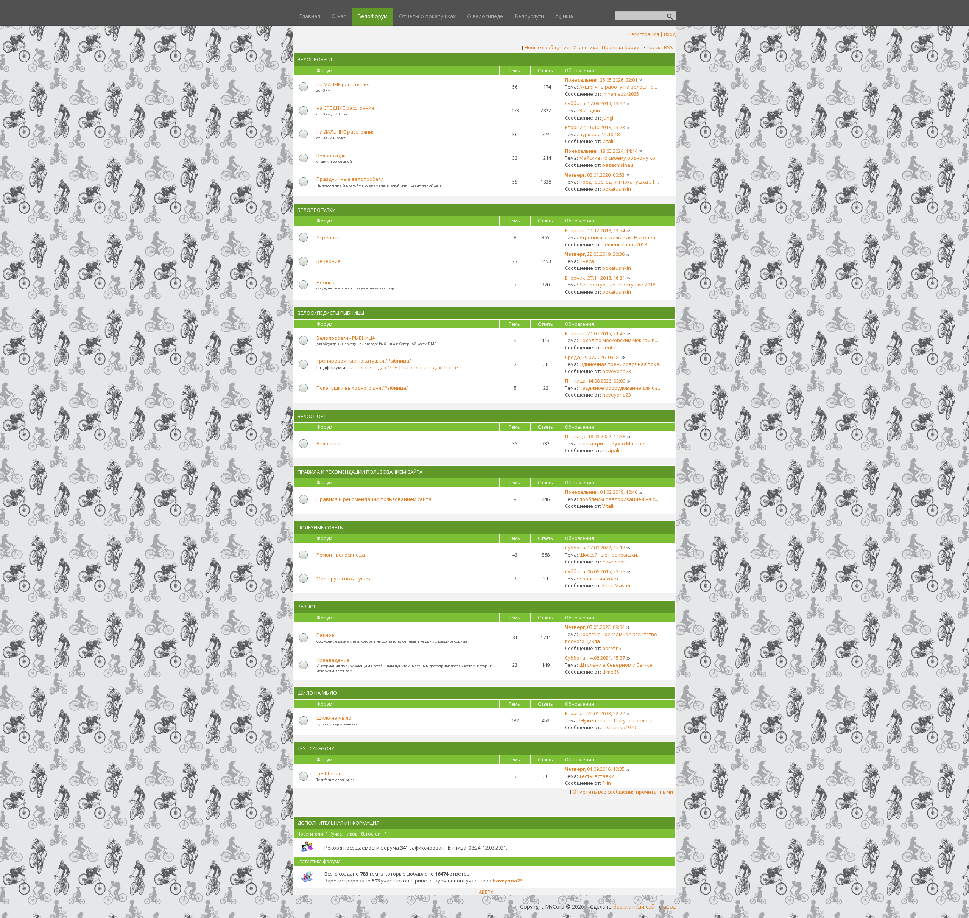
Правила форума (622, 47)
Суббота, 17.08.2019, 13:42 (595, 103)
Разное (307, 606)
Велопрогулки (317, 210)
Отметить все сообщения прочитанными (623, 791)
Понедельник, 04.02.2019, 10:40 (601, 492)
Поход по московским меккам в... (618, 340)
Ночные (326, 282)
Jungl (607, 117)
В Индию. (590, 110)
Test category (316, 748)
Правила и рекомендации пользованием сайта (360, 471)
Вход (670, 34)
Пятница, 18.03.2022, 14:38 (595, 436)
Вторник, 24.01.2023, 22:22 (595, 713)
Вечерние (328, 261)
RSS (668, 47)
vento (608, 347)
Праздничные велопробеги (349, 179)
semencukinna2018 (624, 244)
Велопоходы (331, 155)
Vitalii (608, 141)
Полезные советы (321, 527)
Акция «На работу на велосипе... (618, 86)
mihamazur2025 (620, 93)
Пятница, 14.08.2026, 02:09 (595, 380)
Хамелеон (614, 561)
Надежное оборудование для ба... (620, 387)
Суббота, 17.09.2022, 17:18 (595, 547)
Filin (606, 783)
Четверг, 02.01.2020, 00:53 (595, 174)
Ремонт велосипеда (340, 554)
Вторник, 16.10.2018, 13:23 (595, 127)
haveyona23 (616, 371)
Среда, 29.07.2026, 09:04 (592, 357)
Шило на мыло (317, 692)
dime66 (610, 671)
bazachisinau (617, 165)
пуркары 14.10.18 (599, 134)
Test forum (328, 773)
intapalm (612, 450)
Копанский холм (598, 578)
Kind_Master (616, 585)
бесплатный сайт (635, 906)
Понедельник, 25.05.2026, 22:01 (601, 79)
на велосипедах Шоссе (430, 367)
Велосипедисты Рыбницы (331, 313)
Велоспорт (312, 416)
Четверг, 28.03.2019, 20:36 (595, 254)
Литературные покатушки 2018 (617, 284)
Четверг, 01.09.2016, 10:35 (595, 769)
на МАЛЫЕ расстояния (342, 84)
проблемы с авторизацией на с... (618, 499)
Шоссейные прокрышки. (608, 554)
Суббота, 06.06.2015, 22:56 (595, 571)
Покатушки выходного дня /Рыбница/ (362, 387)
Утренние (328, 237)
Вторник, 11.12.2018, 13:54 (595, 230)
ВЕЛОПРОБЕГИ (315, 59)
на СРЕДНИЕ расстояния (345, 107)
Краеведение (333, 660)
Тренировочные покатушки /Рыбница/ (363, 360)
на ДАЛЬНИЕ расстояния (345, 131)
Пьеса (586, 261)
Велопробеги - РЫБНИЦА (345, 338)
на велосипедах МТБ (372, 367)
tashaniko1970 (619, 727)
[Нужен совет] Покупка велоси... (617, 720)
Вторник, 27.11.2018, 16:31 (595, 277)
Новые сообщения (547, 47)
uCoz (669, 906)
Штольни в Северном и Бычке (615, 664)
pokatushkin (616, 188)
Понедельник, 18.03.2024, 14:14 (601, 151)
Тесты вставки (596, 776)
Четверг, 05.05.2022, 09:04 (595, 627)
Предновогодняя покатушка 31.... (619, 181)
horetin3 (612, 648)
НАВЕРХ (484, 891)
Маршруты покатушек (343, 578)
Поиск (653, 47)
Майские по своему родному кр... (619, 157)
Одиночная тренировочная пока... (621, 364)
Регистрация (643, 34)
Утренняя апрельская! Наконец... (619, 237)
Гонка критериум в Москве (611, 443)
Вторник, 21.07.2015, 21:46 (595, 333)
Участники (585, 47)
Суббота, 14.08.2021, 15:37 (595, 657)
